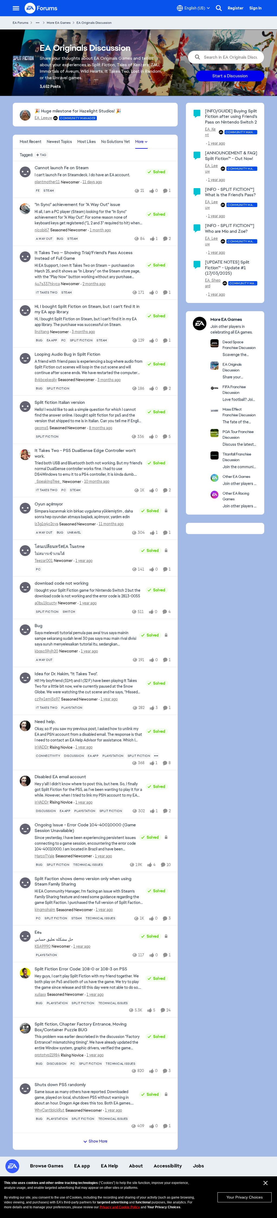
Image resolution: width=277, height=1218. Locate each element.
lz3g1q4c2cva (46, 523)
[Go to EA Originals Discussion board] (214, 366)
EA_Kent (210, 132)
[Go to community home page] (41, 8)
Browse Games (46, 1166)
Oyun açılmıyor (49, 504)
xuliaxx (40, 994)
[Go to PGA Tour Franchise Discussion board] (214, 433)
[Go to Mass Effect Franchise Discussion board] (214, 411)
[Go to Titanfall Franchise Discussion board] (214, 455)
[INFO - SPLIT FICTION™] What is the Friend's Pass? (230, 192)
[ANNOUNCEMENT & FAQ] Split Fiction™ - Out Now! (231, 155)
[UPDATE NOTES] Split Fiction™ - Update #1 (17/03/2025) (227, 267)
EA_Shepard (212, 283)
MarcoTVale (44, 856)
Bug (38, 625)
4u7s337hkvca (47, 283)
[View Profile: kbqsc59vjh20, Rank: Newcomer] (25, 629)
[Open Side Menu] (16, 8)
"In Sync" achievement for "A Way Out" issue (77, 204)
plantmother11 (47, 181)
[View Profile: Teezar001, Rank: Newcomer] (25, 550)
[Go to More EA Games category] (199, 323)
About (136, 1166)
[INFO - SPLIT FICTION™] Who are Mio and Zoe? (229, 228)
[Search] (219, 8)
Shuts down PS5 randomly (60, 1084)
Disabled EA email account (60, 777)
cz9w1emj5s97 (47, 699)
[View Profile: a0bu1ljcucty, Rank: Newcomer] (25, 587)
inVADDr (42, 747)
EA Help (109, 1166)
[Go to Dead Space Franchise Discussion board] (214, 343)
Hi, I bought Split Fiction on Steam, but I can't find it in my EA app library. (87, 309)
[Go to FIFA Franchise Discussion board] (214, 388)
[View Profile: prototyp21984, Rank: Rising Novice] (25, 1028)
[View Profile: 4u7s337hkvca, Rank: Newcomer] (25, 256)
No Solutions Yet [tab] (115, 141)
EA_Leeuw (43, 117)
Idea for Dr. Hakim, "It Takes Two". (66, 674)
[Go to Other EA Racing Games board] (214, 495)
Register (235, 8)
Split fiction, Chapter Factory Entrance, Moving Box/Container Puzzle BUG (81, 1027)
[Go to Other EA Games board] (214, 478)
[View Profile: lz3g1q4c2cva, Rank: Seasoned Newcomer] (25, 508)
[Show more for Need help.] (156, 756)
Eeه (38, 932)
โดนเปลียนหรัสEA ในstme (60, 546)
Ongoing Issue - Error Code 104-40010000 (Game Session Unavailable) (85, 827)
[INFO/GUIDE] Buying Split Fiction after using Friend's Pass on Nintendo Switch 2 (231, 116)
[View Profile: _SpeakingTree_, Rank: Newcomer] (25, 454)
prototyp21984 (47, 1055)
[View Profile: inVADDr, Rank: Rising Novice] (25, 725)
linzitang (42, 331)
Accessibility (168, 1166)
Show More (98, 1141)
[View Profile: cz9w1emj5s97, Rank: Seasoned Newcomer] (25, 678)
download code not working (61, 583)
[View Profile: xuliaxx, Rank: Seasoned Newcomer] (25, 973)
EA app (82, 1166)
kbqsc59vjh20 (46, 651)
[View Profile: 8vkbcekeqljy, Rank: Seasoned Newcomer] (25, 358)
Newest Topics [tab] (59, 141)
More (139, 141)
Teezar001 (44, 560)
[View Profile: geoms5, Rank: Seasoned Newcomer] (25, 406)
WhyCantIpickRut (49, 1110)
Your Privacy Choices (244, 1197)
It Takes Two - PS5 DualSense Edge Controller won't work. (85, 453)
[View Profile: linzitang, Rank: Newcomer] (25, 310)
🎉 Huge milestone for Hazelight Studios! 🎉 (78, 111)
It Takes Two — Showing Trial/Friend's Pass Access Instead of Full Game (84, 255)
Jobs (198, 1166)
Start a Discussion (230, 76)
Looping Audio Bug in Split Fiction (67, 354)
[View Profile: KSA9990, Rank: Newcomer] (25, 936)
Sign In (255, 8)
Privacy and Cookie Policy (120, 1207)
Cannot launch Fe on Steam (61, 168)
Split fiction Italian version (60, 402)
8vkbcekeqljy (46, 379)
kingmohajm (45, 909)
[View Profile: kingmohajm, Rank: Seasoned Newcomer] (25, 882)
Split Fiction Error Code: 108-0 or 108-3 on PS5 (81, 969)
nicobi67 (42, 230)
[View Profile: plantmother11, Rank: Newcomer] (25, 172)
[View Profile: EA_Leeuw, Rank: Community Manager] (25, 115)
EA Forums (20, 23)
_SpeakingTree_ (48, 481)
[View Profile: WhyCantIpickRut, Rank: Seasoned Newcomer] (25, 1088)
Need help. (45, 721)
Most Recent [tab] (30, 141)
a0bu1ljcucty (46, 603)
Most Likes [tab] (86, 141)
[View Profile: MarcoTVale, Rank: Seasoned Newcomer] (25, 829)
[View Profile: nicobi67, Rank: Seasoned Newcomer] (25, 208)
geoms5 (41, 427)
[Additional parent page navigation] (37, 22)
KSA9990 (43, 946)
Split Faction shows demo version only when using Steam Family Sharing (83, 881)
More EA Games (59, 23)
